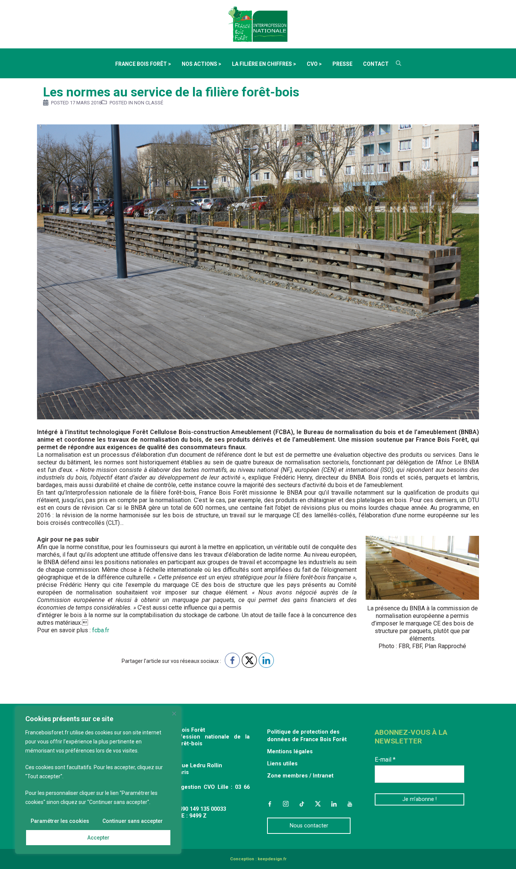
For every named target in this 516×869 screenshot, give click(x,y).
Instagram (285, 803)
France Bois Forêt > (143, 64)
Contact (376, 64)
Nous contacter (309, 825)
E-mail (385, 759)
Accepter (98, 838)
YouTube (349, 803)
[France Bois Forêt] (258, 23)
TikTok (301, 803)
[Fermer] (174, 713)
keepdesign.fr (272, 859)
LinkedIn (334, 803)
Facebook (269, 803)
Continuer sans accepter (132, 821)
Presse (342, 64)
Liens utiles (282, 763)
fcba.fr (100, 630)
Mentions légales (290, 751)
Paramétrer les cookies (60, 821)
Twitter (317, 803)
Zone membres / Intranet (300, 776)
